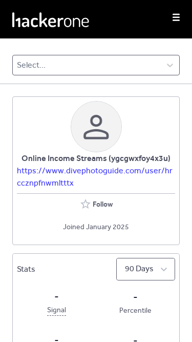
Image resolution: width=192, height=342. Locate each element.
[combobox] (17, 65)
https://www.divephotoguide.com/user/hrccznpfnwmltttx (95, 177)
